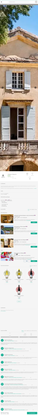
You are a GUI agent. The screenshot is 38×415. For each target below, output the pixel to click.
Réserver (34, 222)
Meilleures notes (29, 330)
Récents (23, 330)
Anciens (25, 330)
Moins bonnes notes (34, 330)
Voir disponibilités (32, 413)
